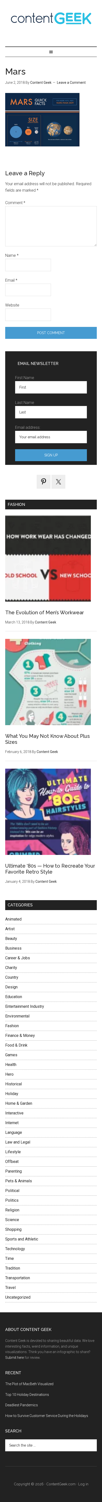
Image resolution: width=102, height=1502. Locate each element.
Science (12, 1219)
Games (11, 1055)
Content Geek (51, 18)
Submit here (14, 1358)
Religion (12, 1210)
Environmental (17, 1016)
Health (10, 1064)
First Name (24, 377)
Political (12, 1190)
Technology (15, 1248)
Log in (83, 1484)
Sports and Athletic (21, 1239)
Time (9, 1258)
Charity (11, 967)
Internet (12, 1122)
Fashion (12, 1025)
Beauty (11, 938)
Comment (15, 202)
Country (11, 977)
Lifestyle (13, 1151)
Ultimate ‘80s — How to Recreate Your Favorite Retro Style (50, 869)
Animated (13, 919)
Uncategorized (17, 1297)
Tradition (12, 1268)
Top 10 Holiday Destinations (27, 1395)
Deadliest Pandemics (21, 1405)
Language (13, 1132)
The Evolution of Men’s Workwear (44, 613)
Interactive (14, 1113)
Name (12, 255)
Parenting (13, 1171)
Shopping (13, 1229)
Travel (10, 1287)
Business (13, 948)
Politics (12, 1200)
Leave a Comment (71, 83)
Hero (9, 1074)
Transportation (17, 1278)
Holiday (11, 1093)
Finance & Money (20, 1035)
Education (13, 996)
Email (11, 280)
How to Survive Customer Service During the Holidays (46, 1416)
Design (11, 987)
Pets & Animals (18, 1181)
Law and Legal (17, 1142)
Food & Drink (16, 1045)
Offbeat (12, 1161)
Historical (13, 1084)
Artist (10, 929)
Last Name (24, 402)
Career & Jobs (17, 958)
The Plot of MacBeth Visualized (29, 1384)
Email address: (27, 427)
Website (12, 305)
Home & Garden (18, 1103)
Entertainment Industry (24, 1006)
